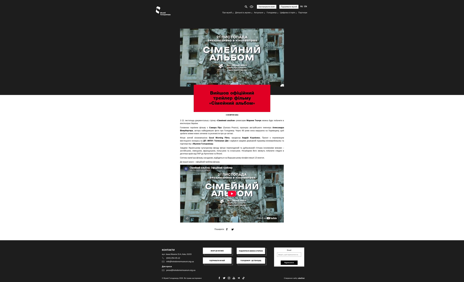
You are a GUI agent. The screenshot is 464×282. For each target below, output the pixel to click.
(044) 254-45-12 (173, 258)
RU (301, 6)
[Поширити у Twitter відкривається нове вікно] (234, 228)
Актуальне (258, 13)
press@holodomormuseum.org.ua (180, 270)
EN (305, 6)
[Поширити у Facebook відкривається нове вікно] (228, 228)
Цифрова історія (287, 13)
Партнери (302, 13)
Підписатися (289, 263)
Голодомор (272, 13)
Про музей (227, 13)
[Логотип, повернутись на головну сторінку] (163, 10)
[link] (218, 261)
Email (289, 250)
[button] (218, 252)
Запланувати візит (266, 7)
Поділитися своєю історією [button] (251, 251)
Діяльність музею (243, 13)
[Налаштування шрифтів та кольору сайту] (251, 7)
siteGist (301, 278)
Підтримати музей (289, 7)
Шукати (237, 7)
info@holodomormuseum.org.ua (180, 262)
